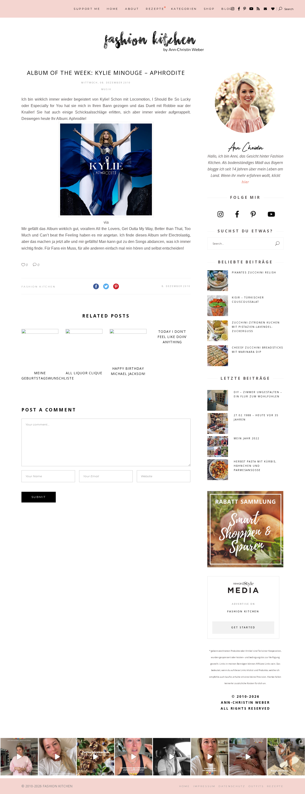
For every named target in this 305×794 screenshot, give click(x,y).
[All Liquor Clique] (84, 347)
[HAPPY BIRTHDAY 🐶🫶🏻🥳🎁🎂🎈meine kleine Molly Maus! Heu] (286, 756)
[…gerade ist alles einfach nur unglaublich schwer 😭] (210, 756)
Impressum (204, 786)
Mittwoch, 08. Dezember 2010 (106, 82)
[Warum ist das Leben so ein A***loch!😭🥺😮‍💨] (133, 756)
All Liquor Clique (84, 373)
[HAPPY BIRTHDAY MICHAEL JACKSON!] (128, 345)
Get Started (243, 627)
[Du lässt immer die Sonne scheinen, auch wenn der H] (248, 756)
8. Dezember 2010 (176, 286)
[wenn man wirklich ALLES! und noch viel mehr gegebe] (171, 756)
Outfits (256, 786)
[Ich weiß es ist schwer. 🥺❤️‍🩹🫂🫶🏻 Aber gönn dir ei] (57, 756)
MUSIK (106, 89)
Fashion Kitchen (38, 286)
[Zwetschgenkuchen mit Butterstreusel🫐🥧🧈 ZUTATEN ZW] (95, 756)
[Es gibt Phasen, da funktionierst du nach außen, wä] (19, 756)
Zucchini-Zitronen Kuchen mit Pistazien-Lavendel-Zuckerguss (256, 327)
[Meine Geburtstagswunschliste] (39, 347)
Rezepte (275, 786)
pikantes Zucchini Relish (254, 272)
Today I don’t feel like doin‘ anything (172, 336)
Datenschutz (232, 786)
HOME (184, 786)
